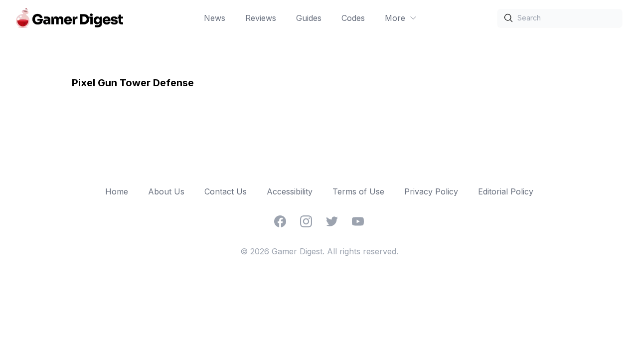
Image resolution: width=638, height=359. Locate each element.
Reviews (260, 18)
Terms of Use (358, 191)
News (214, 18)
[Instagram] (306, 221)
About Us (166, 191)
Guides (308, 18)
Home (116, 191)
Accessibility (290, 191)
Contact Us (225, 191)
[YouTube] (358, 221)
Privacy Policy (431, 191)
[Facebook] (280, 221)
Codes (353, 18)
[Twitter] (332, 221)
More (395, 18)
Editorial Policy (505, 191)
